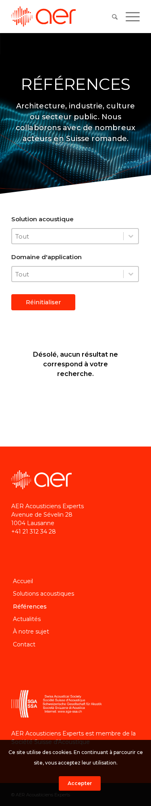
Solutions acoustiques (43, 593)
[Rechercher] (111, 17)
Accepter (80, 783)
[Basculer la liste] (131, 236)
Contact (24, 644)
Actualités (27, 619)
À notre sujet (31, 631)
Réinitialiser (43, 302)
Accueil (23, 581)
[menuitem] (111, 16)
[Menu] (129, 16)
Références (30, 606)
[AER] (62, 16)
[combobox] (67, 236)
